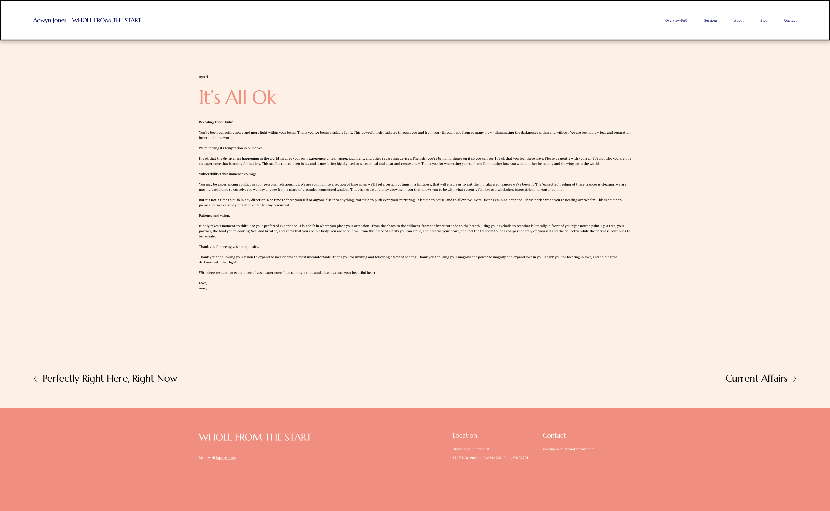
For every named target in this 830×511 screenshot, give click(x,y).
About (739, 20)
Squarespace (226, 457)
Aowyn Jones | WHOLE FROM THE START (87, 20)
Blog (764, 20)
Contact (790, 20)
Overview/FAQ (676, 20)
